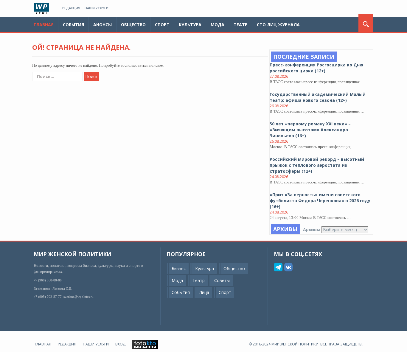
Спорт (162, 24)
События (73, 24)
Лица (204, 292)
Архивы (311, 229)
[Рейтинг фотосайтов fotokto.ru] (145, 344)
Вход (120, 344)
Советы (222, 280)
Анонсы (102, 24)
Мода (217, 24)
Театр (241, 24)
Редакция (71, 8)
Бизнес (179, 268)
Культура (190, 24)
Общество (133, 24)
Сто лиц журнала (278, 24)
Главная (44, 24)
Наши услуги (96, 8)
